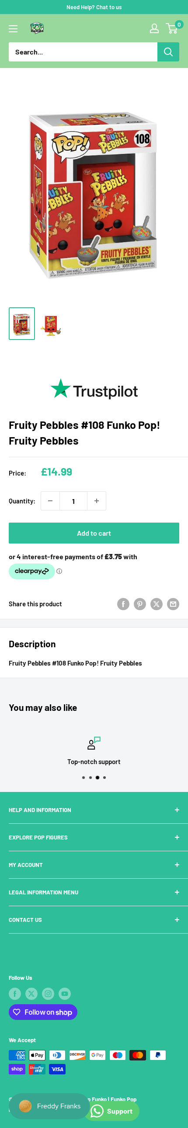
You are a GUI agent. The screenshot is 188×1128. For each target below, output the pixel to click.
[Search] (168, 51)
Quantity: (22, 501)
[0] (172, 28)
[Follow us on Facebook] (15, 994)
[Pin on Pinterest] (140, 603)
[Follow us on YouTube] (65, 994)
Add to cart (94, 533)
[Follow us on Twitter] (31, 994)
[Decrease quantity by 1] (50, 501)
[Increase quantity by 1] (96, 501)
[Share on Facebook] (123, 603)
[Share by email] (173, 603)
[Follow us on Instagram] (48, 994)
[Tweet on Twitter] (156, 603)
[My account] (154, 28)
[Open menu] (13, 28)
